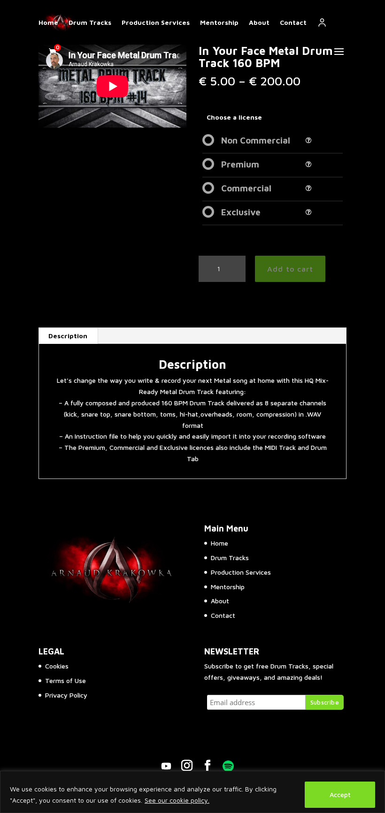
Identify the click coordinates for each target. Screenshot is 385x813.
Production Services (156, 22)
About (259, 22)
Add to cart (290, 269)
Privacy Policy (66, 695)
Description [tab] (67, 336)
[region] (192, 792)
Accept (340, 794)
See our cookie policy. (177, 800)
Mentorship (219, 22)
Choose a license (234, 117)
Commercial (246, 188)
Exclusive (241, 212)
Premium (240, 164)
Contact (293, 22)
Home (48, 22)
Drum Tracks (90, 22)
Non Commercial (255, 140)
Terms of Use (65, 680)
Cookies (57, 666)
